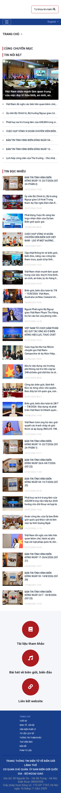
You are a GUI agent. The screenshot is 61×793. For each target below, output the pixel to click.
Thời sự (23, 721)
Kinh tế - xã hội (27, 725)
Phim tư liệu (26, 750)
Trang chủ (11, 34)
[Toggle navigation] (7, 22)
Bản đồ (23, 746)
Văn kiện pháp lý (28, 729)
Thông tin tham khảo (30, 737)
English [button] (52, 21)
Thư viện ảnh (26, 742)
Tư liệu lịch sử (27, 733)
